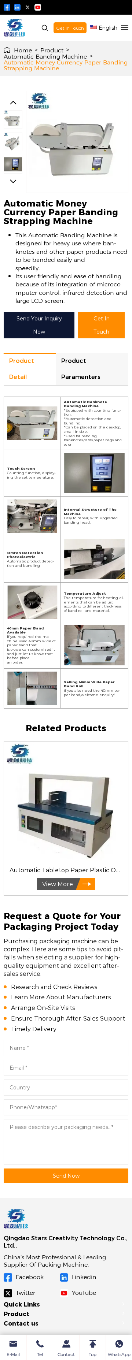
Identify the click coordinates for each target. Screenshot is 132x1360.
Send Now (66, 1175)
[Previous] (13, 102)
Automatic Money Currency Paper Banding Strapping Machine (66, 65)
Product (51, 50)
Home (23, 50)
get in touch (102, 325)
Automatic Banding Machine (45, 56)
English (108, 27)
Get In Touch (70, 28)
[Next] (13, 181)
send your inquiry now (39, 325)
